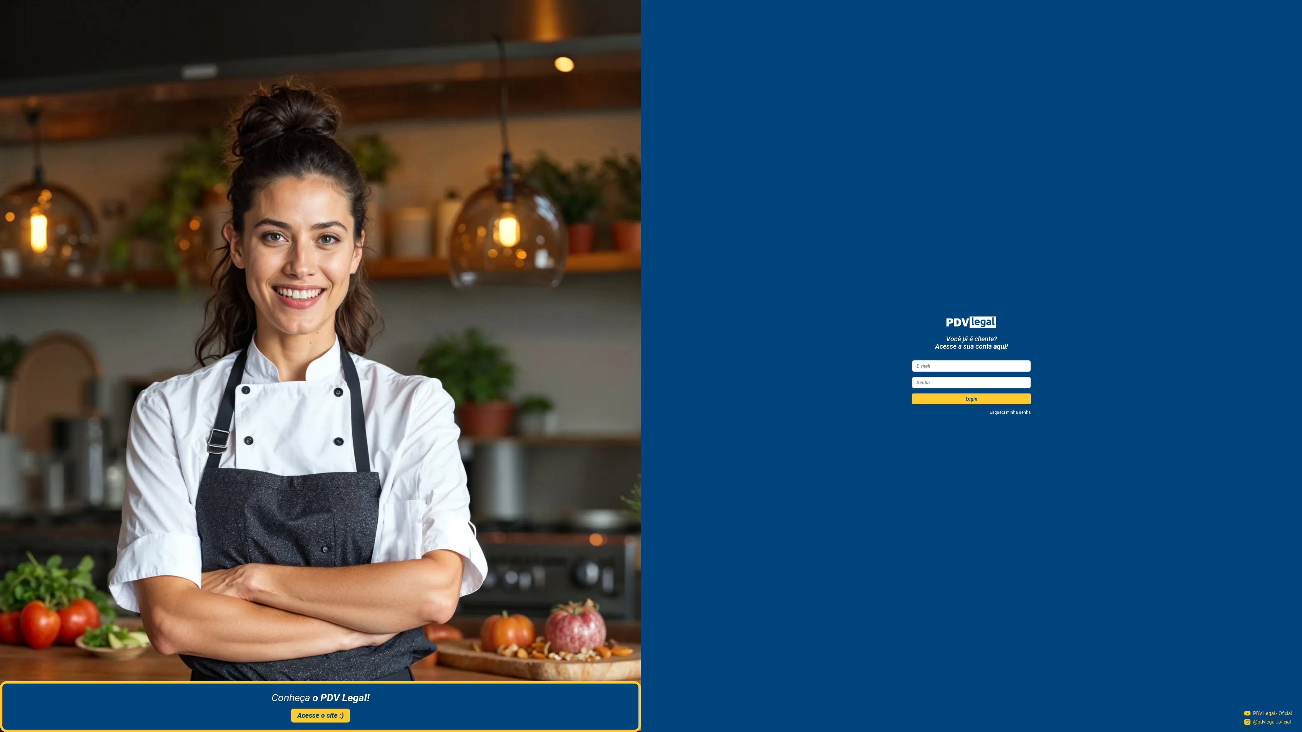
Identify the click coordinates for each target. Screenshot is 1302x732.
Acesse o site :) (320, 715)
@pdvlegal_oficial (1272, 722)
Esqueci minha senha (1010, 412)
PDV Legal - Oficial (1272, 713)
